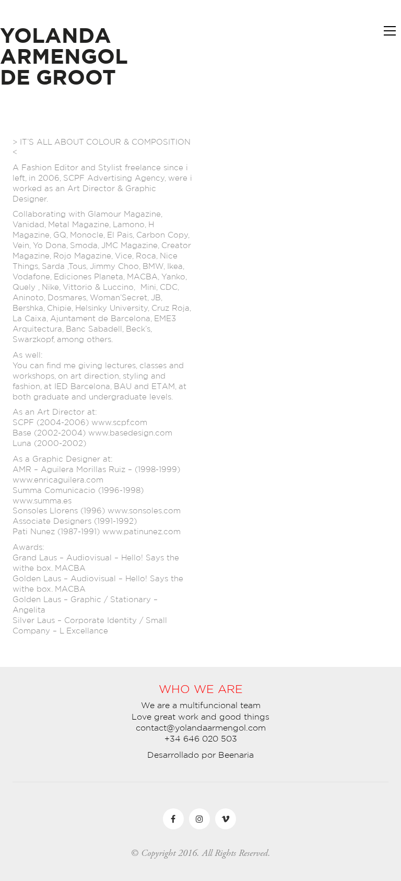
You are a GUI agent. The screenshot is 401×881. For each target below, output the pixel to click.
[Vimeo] (225, 818)
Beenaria (236, 754)
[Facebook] (173, 818)
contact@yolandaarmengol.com (201, 727)
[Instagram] (199, 818)
